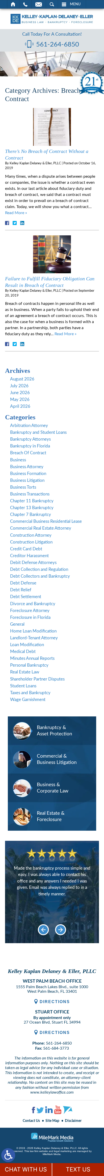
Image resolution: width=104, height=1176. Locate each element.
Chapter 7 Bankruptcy (30, 514)
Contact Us (31, 1121)
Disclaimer (73, 1121)
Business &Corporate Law (52, 788)
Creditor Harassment (29, 556)
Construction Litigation (31, 542)
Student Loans (23, 686)
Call (25, 4)
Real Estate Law (24, 672)
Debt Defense (23, 583)
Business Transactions (29, 494)
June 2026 (20, 393)
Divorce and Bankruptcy (32, 604)
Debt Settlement (25, 597)
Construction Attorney (30, 535)
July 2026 (19, 386)
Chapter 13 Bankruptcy (32, 508)
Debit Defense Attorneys (33, 562)
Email (39, 4)
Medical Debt (23, 651)
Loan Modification (27, 645)
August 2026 (22, 379)
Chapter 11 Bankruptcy (32, 501)
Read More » (16, 213)
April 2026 (20, 406)
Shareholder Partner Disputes (37, 679)
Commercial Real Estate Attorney (40, 528)
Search (52, 4)
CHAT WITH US (26, 1169)
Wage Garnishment (27, 699)
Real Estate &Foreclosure (51, 816)
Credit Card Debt (26, 549)
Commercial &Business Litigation (57, 759)
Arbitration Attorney (29, 425)
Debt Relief (20, 590)
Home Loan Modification (33, 631)
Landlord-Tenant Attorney (34, 638)
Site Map (52, 1121)
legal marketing (63, 1151)
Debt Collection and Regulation (39, 569)
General (17, 624)
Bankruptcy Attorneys (30, 439)
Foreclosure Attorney (29, 610)
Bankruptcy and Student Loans (38, 432)
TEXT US (78, 1169)
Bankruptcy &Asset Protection (54, 730)
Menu (75, 4)
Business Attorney (26, 467)
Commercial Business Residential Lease (46, 521)
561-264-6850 (57, 44)
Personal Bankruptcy (29, 665)
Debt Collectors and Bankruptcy (40, 576)
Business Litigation (27, 480)
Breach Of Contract (28, 453)
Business (18, 460)
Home (13, 4)
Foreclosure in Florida (30, 617)
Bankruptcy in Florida (30, 446)
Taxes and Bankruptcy (30, 693)
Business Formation (28, 473)
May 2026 (20, 399)
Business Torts (23, 487)
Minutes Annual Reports (32, 658)
